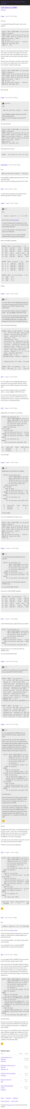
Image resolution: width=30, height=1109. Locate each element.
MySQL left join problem (8, 1073)
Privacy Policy (14, 1101)
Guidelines (15, 1098)
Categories (8, 1098)
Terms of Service (5, 1101)
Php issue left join (6, 1079)
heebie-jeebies (15, 220)
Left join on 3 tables (9, 7)
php (7, 1069)
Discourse (9, 1105)
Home (2, 1098)
